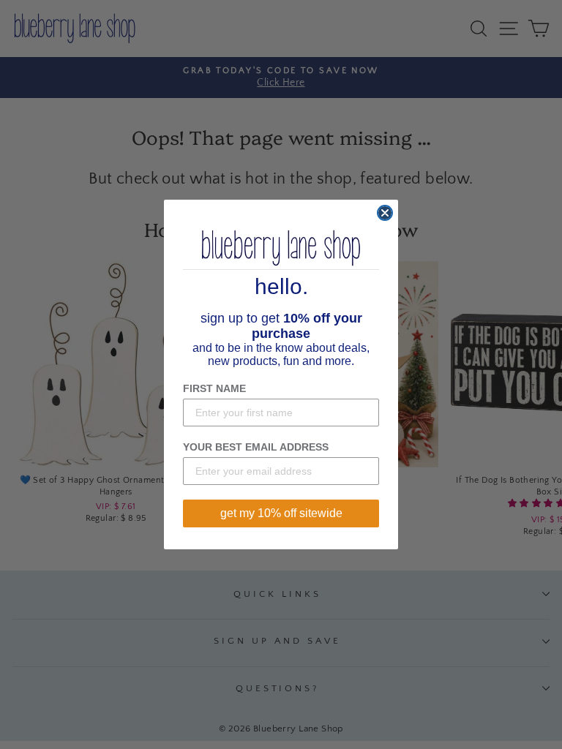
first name (214, 388)
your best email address (256, 447)
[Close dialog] (385, 213)
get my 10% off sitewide (281, 513)
